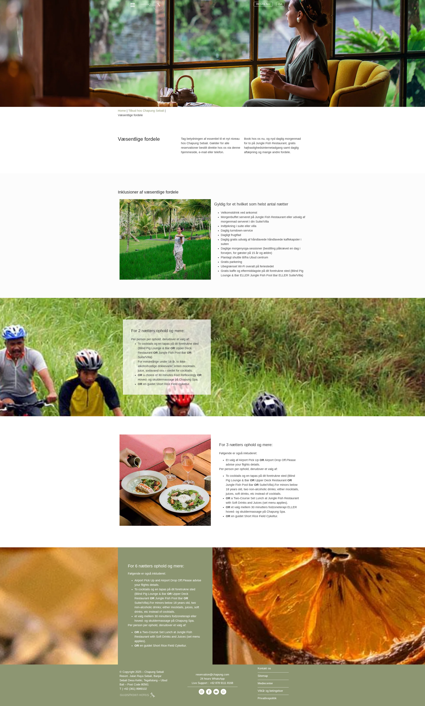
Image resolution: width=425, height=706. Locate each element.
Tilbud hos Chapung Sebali (146, 110)
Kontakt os (264, 668)
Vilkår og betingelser (270, 690)
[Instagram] (201, 692)
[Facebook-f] (209, 692)
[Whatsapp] (223, 692)
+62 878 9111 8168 (221, 683)
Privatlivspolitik (267, 698)
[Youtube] (216, 692)
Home (122, 110)
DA (280, 4)
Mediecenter (265, 683)
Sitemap (263, 675)
